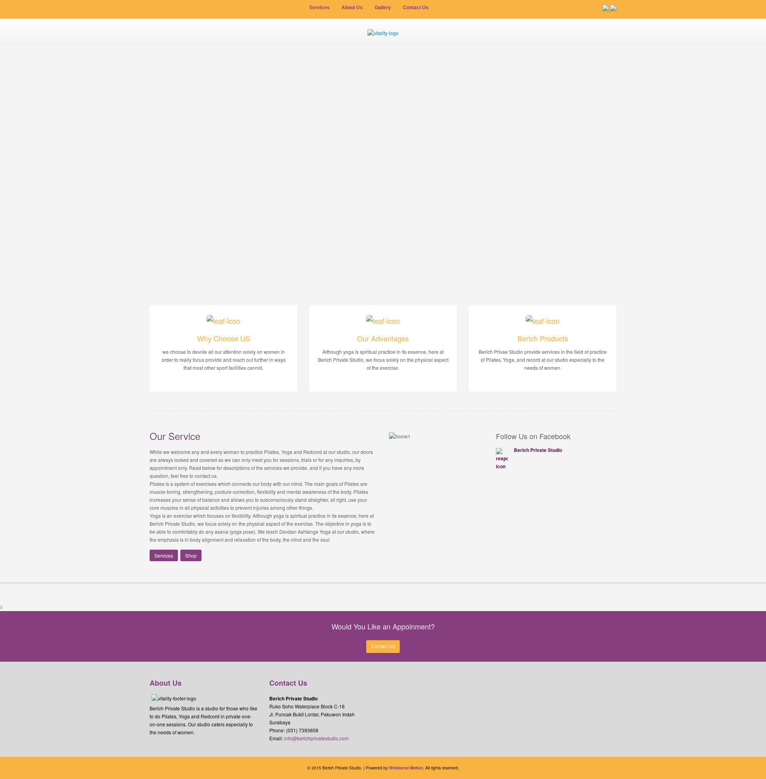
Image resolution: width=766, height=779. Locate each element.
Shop (191, 555)
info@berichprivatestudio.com (316, 738)
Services (163, 555)
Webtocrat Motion (406, 768)
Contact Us (383, 646)
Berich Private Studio (538, 450)
